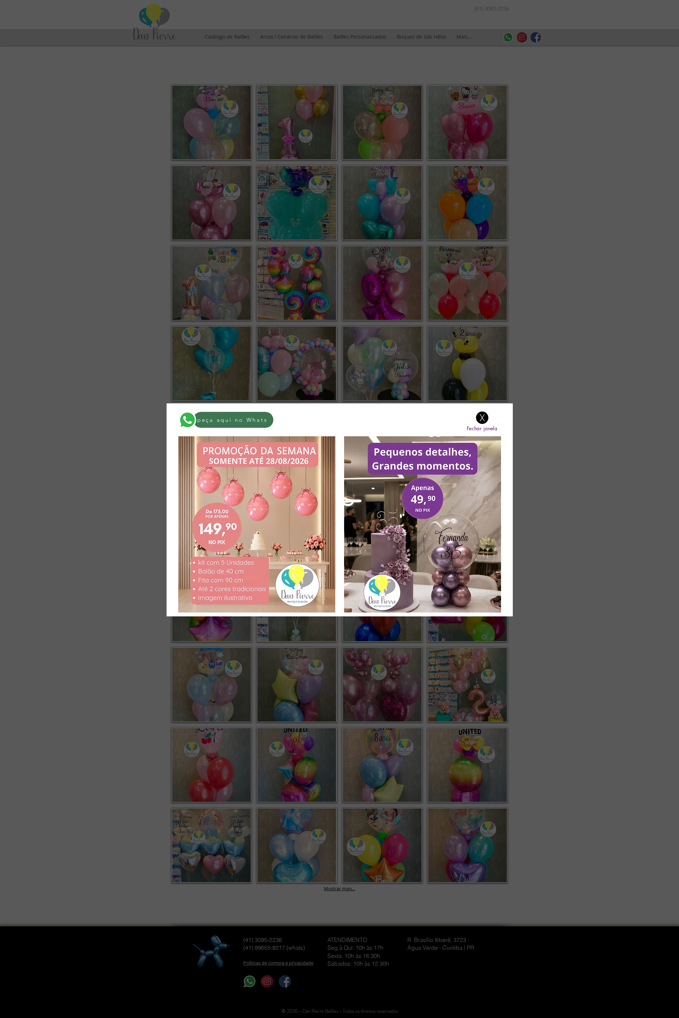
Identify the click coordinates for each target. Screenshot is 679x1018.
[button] (482, 418)
